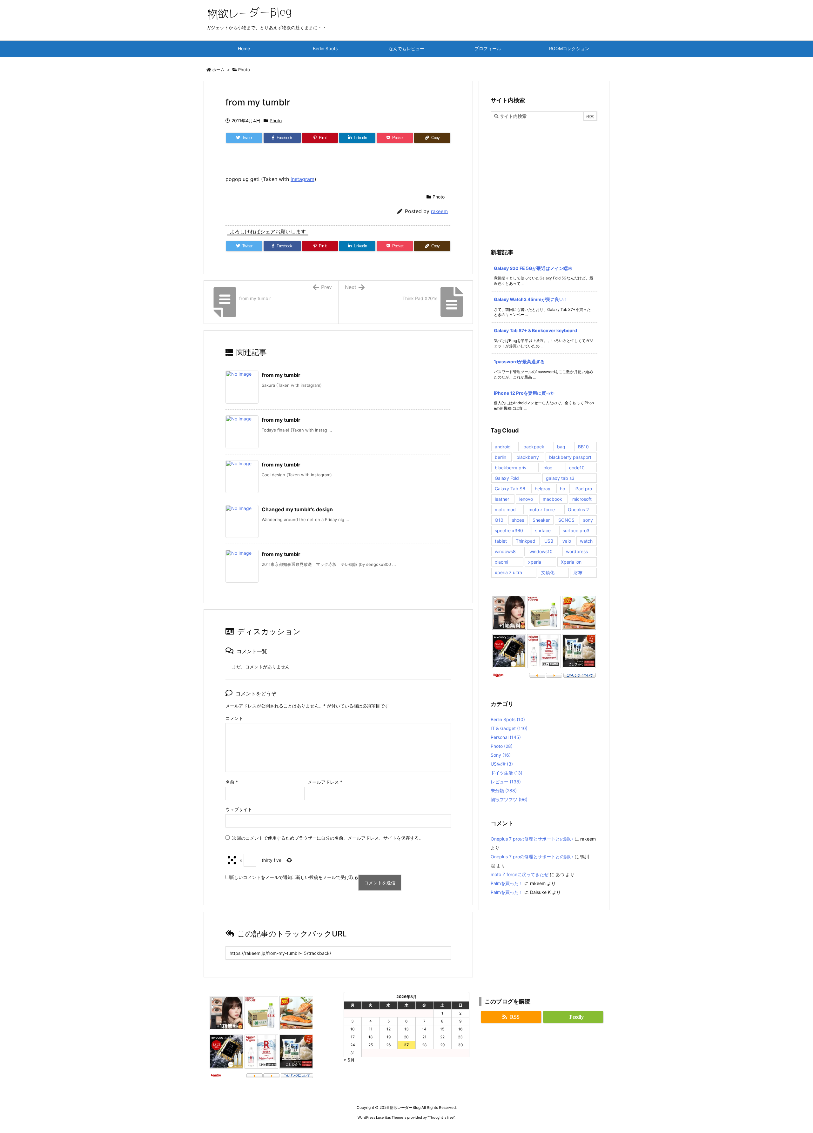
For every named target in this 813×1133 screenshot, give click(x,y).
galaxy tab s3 (560, 478)
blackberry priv (511, 467)
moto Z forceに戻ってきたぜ (519, 874)
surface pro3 (576, 530)
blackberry (527, 457)
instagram (302, 179)
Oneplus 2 (578, 509)
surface (543, 530)
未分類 (504, 790)
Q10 (499, 520)
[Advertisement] (544, 168)
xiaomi (501, 562)
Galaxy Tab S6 (510, 488)
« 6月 (349, 1060)
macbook (552, 499)
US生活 (502, 764)
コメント (234, 718)
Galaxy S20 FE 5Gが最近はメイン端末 (533, 268)
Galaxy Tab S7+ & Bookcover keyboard (535, 330)
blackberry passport (570, 457)
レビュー (506, 781)
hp (562, 488)
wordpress (577, 551)
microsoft (582, 499)
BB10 (583, 446)
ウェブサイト (238, 809)
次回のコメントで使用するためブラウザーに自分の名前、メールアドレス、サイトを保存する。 (327, 838)
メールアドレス (325, 782)
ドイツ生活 (506, 772)
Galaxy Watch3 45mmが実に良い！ (531, 299)
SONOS (566, 520)
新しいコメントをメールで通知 (261, 877)
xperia (534, 562)
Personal (506, 737)
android (503, 446)
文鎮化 (547, 572)
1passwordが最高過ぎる (519, 361)
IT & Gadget (509, 728)
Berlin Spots (508, 719)
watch (586, 541)
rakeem (439, 211)
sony (588, 520)
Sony (501, 755)
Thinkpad (525, 541)
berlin (500, 457)
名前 (231, 782)
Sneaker (541, 520)
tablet (501, 541)
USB (548, 541)
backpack (533, 446)
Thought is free (441, 1117)
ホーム (218, 69)
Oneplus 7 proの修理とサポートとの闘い (532, 838)
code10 (577, 467)
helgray (542, 488)
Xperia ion (571, 562)
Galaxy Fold (507, 478)
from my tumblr (281, 375)
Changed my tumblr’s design (297, 509)
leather (502, 499)
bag (561, 446)
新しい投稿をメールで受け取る (327, 877)
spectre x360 (509, 530)
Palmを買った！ (507, 883)
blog (548, 467)
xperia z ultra (508, 572)
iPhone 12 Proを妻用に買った (524, 393)
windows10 (541, 551)
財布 (578, 572)
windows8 (505, 551)
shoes (518, 520)
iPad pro (583, 488)
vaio (566, 541)
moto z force (541, 509)
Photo (244, 69)
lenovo (526, 499)
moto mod (505, 509)
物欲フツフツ (509, 799)
